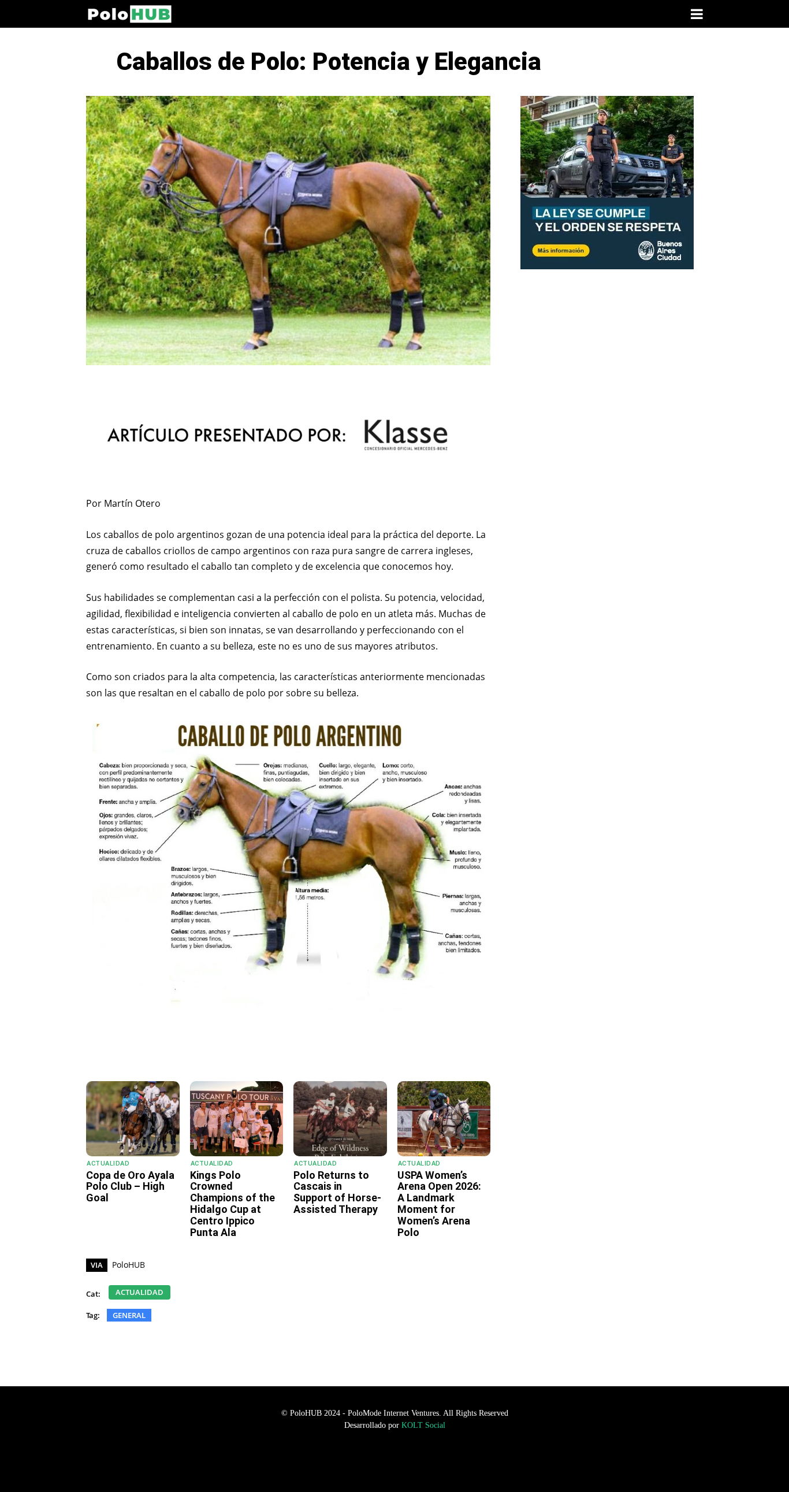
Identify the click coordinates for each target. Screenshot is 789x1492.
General (129, 1315)
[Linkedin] (259, 1052)
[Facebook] (206, 1052)
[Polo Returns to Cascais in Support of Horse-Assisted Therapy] (340, 1118)
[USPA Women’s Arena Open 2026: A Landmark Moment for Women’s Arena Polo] (444, 1118)
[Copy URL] (286, 1052)
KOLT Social (423, 1425)
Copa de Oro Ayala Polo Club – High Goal (130, 1186)
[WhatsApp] (180, 1052)
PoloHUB (128, 1264)
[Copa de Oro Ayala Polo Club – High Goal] (133, 1118)
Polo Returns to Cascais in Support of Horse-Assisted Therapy (337, 1192)
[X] (233, 1052)
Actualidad (108, 1163)
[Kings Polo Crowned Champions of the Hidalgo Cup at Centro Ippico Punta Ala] (237, 1118)
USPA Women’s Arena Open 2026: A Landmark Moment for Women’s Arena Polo (439, 1203)
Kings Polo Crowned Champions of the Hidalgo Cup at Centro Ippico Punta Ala (232, 1203)
